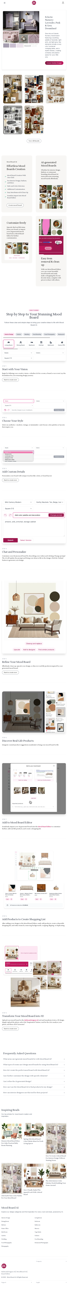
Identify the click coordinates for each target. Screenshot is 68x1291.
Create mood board (15, 205)
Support (16, 1282)
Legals (51, 1282)
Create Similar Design (54, 63)
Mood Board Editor (44, 827)
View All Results (34, 141)
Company (51, 1261)
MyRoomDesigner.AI (31, 1020)
